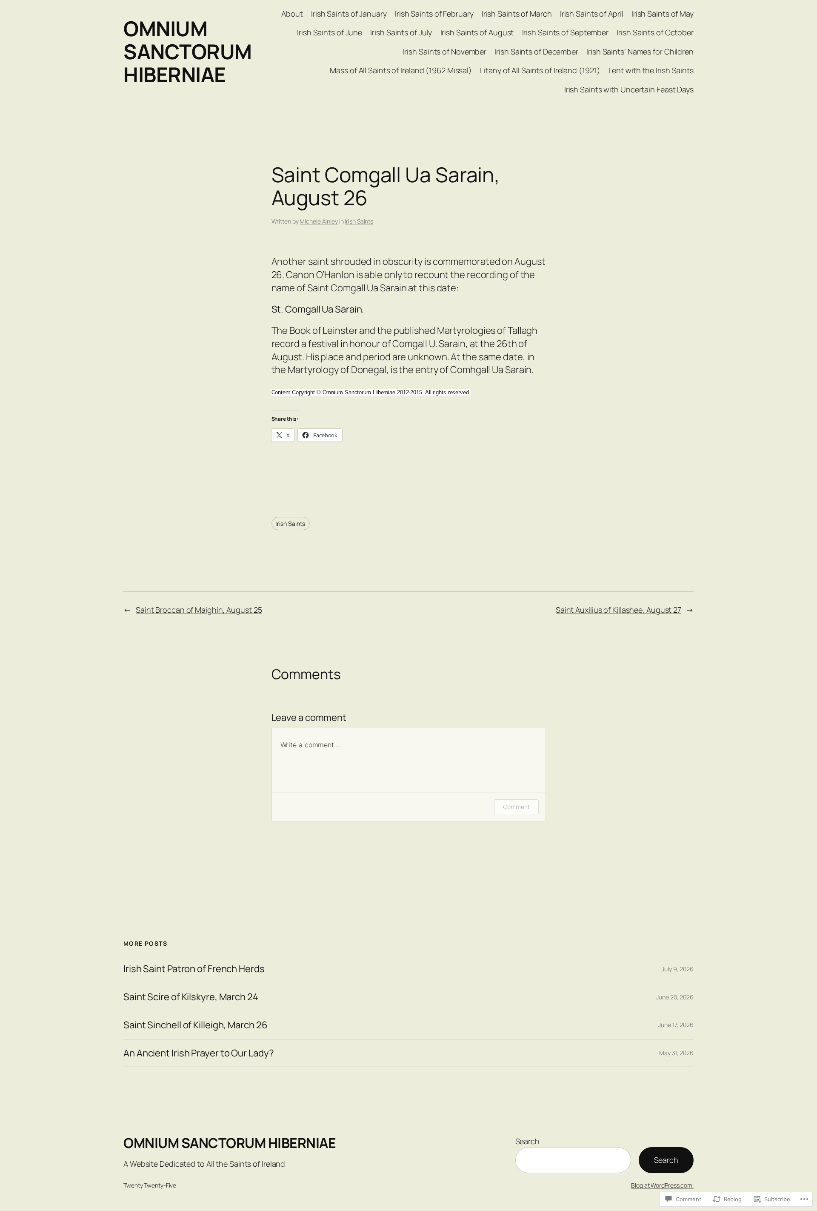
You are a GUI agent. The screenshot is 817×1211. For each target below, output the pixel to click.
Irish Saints (359, 221)
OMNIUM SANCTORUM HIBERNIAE (187, 51)
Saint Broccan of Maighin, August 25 (199, 610)
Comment (516, 806)
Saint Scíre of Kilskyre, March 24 (190, 997)
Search (527, 1141)
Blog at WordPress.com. (662, 1185)
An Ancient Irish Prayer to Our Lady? (198, 1053)
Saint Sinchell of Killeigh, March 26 (195, 1025)
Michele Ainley (319, 221)
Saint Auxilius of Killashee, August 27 (618, 610)
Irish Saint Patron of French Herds (194, 969)
